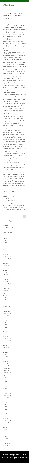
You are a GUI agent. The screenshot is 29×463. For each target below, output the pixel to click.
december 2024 (7, 283)
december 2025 (7, 256)
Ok (14, 460)
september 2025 (7, 263)
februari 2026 (6, 252)
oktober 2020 (6, 397)
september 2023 (7, 318)
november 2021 (7, 368)
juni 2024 (5, 297)
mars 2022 (5, 359)
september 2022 (7, 345)
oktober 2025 (6, 261)
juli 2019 (5, 432)
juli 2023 (5, 322)
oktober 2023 (6, 315)
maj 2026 (5, 245)
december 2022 (7, 338)
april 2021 (5, 384)
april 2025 (5, 274)
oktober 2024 (6, 288)
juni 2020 (5, 407)
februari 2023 (6, 334)
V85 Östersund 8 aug (8, 227)
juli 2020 (5, 404)
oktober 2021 (6, 370)
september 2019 (7, 427)
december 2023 (7, 311)
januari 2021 (6, 391)
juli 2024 (5, 295)
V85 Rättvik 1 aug (7, 230)
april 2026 (5, 247)
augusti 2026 (6, 238)
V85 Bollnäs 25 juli (7, 232)
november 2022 (7, 340)
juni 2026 (5, 242)
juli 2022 (5, 350)
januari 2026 (6, 254)
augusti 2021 (6, 375)
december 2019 (7, 420)
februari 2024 (6, 306)
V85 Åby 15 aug (6, 225)
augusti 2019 (6, 429)
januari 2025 (6, 281)
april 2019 (5, 438)
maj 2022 (5, 354)
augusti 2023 (6, 320)
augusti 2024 (6, 293)
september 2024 (7, 290)
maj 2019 (5, 436)
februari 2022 (6, 361)
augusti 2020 (6, 402)
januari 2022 (6, 363)
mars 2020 (5, 413)
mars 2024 (5, 304)
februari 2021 (6, 388)
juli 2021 (5, 377)
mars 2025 (5, 277)
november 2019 (7, 422)
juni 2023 (5, 325)
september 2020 (7, 400)
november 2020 (7, 395)
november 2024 (7, 286)
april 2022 (5, 356)
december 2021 (7, 366)
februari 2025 (6, 279)
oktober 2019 (6, 425)
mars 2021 (5, 386)
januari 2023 (6, 336)
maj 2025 (5, 272)
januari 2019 (6, 445)
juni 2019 (5, 434)
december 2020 (7, 393)
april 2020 (5, 411)
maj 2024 (5, 299)
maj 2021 (5, 382)
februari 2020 (6, 416)
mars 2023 (5, 331)
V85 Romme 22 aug (7, 223)
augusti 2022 (6, 347)
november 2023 (7, 313)
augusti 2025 (6, 265)
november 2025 (7, 258)
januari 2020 (6, 418)
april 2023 (5, 329)
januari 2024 (6, 309)
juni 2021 (5, 379)
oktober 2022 (6, 343)
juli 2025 (5, 268)
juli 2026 (5, 240)
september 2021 (7, 372)
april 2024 (5, 302)
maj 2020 (5, 409)
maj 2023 (5, 327)
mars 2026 (5, 249)
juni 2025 (5, 270)
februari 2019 (6, 443)
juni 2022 (5, 352)
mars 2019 (5, 441)
